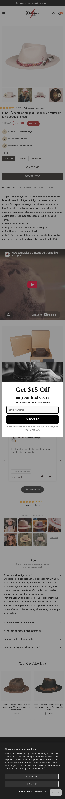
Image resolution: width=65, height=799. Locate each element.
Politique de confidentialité (32, 768)
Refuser (32, 784)
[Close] (59, 366)
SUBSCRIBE (32, 419)
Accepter (31, 776)
